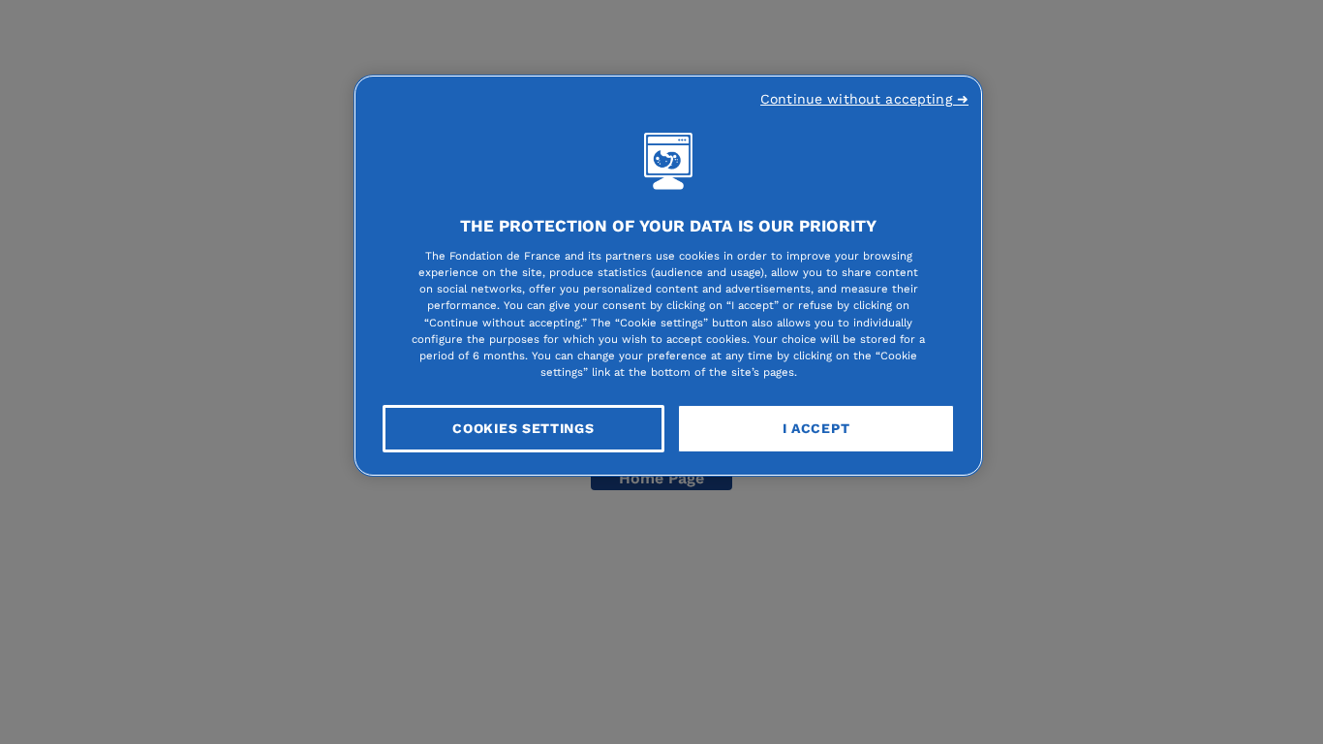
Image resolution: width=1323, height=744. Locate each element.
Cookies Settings (523, 428)
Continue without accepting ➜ (864, 99)
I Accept (816, 428)
